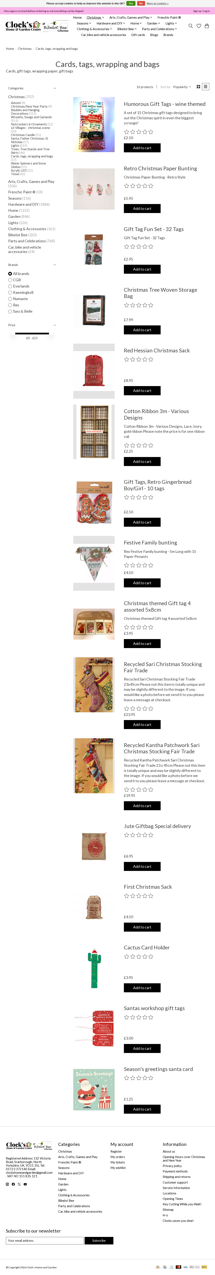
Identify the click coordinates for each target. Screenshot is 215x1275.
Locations (169, 1193)
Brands (168, 35)
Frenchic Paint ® (169, 17)
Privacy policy (172, 1166)
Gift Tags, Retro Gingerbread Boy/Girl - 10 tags (157, 485)
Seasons (15, 198)
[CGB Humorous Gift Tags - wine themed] (94, 124)
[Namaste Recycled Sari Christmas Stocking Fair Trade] (94, 684)
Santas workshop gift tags (154, 1008)
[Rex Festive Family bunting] (94, 563)
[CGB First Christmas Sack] (94, 907)
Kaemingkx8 (23, 292)
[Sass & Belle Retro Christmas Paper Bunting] (94, 189)
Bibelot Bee (18, 235)
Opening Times (173, 1199)
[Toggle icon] (190, 26)
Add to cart (142, 148)
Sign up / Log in (201, 11)
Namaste (20, 299)
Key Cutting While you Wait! (182, 1204)
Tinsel (15, 174)
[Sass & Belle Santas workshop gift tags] (94, 1029)
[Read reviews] (139, 132)
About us (169, 1151)
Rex (16, 305)
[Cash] (157, 1267)
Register (116, 1151)
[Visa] (185, 1267)
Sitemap (168, 1209)
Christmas (25, 48)
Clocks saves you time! (178, 1220)
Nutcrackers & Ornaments (29, 124)
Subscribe (99, 1240)
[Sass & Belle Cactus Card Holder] (94, 968)
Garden (14, 216)
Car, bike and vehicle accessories (103, 35)
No (141, 3)
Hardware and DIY (23, 204)
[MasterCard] (178, 1267)
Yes (131, 3)
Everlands (21, 286)
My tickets (117, 1162)
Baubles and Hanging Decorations (25, 111)
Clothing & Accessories (27, 229)
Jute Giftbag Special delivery (157, 826)
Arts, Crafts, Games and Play (31, 181)
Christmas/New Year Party (29, 106)
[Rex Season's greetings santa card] (94, 1089)
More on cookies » (158, 3)
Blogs (154, 35)
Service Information (176, 1188)
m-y (165, 1215)
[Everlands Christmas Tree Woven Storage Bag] (94, 310)
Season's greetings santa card (158, 1069)
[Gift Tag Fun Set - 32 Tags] (94, 249)
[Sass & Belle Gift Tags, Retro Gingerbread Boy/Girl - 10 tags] (94, 502)
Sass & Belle (23, 311)
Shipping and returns (177, 1177)
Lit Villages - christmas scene (30, 128)
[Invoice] (171, 1267)
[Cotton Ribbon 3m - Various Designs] (94, 432)
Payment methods (175, 1171)
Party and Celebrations (27, 241)
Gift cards (138, 35)
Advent (16, 103)
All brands (21, 273)
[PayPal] (204, 1267)
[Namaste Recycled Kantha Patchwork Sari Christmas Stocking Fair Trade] (94, 765)
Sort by (165, 87)
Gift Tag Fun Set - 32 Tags (154, 229)
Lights (15, 145)
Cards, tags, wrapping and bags (32, 156)
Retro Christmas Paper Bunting (160, 168)
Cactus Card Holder (147, 947)
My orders (117, 1157)
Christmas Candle (23, 135)
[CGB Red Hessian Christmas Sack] (94, 371)
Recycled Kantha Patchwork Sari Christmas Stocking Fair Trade (162, 748)
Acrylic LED (19, 170)
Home (77, 17)
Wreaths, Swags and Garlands (31, 117)
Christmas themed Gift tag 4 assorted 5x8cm (157, 606)
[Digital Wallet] (195, 1267)
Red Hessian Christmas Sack (157, 350)
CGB (17, 280)
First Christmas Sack (148, 886)
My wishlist (118, 1168)
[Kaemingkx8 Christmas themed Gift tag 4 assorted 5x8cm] (94, 624)
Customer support (175, 1182)
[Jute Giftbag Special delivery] (94, 846)
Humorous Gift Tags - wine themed (165, 104)
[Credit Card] (164, 1267)
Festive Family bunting (150, 542)
